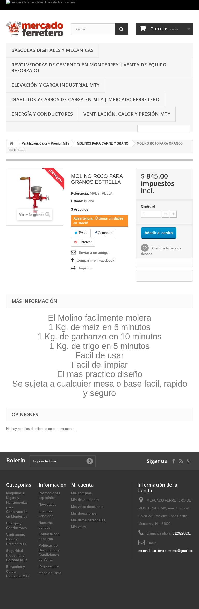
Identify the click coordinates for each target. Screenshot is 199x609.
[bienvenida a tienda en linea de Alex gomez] (99, 5)
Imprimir (86, 268)
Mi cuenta (82, 485)
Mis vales (78, 527)
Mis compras (81, 493)
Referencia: (80, 193)
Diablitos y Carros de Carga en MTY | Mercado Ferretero (85, 99)
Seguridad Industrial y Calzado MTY (16, 555)
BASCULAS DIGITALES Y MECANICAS (52, 50)
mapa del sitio (50, 573)
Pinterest (84, 242)
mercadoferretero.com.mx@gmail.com (167, 551)
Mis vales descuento (87, 507)
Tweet (82, 233)
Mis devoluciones (85, 500)
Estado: (77, 201)
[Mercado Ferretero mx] (34, 28)
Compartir (104, 233)
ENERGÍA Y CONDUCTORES (42, 114)
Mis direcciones (83, 513)
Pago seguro (49, 566)
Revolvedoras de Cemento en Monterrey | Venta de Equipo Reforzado (88, 67)
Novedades (47, 505)
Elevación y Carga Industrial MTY (55, 85)
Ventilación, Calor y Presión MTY (126, 114)
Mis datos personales (88, 520)
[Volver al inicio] (12, 143)
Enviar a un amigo (93, 253)
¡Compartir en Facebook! (95, 260)
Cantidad (148, 206)
